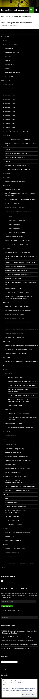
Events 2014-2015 (9, 124)
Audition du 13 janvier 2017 (15, 318)
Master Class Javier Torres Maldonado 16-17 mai (21, 283)
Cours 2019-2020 (8, 88)
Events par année (7, 92)
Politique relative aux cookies (24, 690)
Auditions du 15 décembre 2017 (16, 266)
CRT (6, 498)
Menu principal (36, 10)
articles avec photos (12, 72)
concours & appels (12, 52)
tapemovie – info (13, 520)
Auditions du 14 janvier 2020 (15, 181)
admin (15, 25)
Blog (5, 40)
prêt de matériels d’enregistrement (18, 532)
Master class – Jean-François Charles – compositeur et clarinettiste (18, 297)
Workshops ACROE (11, 435)
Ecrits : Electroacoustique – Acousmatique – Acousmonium (18, 400)
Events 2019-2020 (9, 104)
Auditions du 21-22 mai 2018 (14, 288)
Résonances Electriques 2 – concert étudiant (21, 346)
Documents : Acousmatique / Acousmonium (18, 390)
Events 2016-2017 (9, 116)
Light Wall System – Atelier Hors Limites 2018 (20, 199)
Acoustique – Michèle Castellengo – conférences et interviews (18, 481)
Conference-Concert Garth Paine (17, 270)
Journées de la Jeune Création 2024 (17, 139)
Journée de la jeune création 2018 (17, 292)
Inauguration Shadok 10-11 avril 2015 (18, 350)
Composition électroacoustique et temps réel (15, 10)
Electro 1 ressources (15, 377)
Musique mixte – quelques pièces (19, 413)
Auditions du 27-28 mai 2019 (14, 237)
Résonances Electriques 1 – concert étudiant (21, 361)
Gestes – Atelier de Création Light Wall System (21, 216)
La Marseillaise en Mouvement (16, 165)
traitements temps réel (13, 453)
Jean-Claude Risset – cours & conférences (20, 486)
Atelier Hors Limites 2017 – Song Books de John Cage (21, 257)
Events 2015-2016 (9, 120)
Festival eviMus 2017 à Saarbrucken (17, 252)
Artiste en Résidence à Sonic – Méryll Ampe (20, 262)
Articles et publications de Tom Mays (18, 461)
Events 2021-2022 (9, 96)
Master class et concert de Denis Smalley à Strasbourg (19, 644)
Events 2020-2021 (9, 100)
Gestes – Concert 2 (14, 229)
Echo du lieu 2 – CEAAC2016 (14, 338)
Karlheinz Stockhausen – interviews (18, 490)
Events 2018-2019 (9, 108)
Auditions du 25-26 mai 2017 (14, 314)
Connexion (4, 675)
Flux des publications (8, 679)
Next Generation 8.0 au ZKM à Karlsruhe (19, 241)
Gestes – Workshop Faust (16, 221)
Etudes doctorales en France (15, 548)
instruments (9, 64)
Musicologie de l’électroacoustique (18, 469)
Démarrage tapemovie (15, 524)
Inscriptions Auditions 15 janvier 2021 (21, 564)
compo (7, 60)
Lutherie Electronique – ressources (20, 427)
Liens (3, 568)
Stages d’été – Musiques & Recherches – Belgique (17, 637)
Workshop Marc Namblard (14, 157)
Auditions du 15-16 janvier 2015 (16, 354)
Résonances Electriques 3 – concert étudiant (21, 330)
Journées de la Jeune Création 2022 (17, 169)
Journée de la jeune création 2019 (17, 244)
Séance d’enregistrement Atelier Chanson (16, 23)
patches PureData (11, 502)
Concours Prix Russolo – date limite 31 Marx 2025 (18, 641)
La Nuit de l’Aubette (12, 203)
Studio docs (9, 536)
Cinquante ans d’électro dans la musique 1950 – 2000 (22, 418)
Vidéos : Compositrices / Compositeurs (21, 395)
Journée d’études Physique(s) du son (18, 274)
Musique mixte (10, 465)
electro (8, 56)
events (7, 68)
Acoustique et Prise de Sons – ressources (22, 381)
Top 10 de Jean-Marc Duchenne (16, 506)
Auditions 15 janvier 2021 (14, 560)
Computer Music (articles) (14, 449)
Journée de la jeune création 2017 (17, 306)
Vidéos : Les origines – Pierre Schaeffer (21, 385)
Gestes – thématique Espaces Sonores (18, 211)
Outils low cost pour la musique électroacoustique (17, 511)
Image (3, 25)
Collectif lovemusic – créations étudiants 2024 (20, 144)
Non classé (9, 76)
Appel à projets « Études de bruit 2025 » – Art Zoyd (18, 648)
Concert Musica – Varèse (14, 189)
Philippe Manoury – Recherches (16, 457)
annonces (9, 48)
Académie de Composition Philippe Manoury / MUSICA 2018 (21, 194)
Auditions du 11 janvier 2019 (15, 207)
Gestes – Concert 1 (14, 225)
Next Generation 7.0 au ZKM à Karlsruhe (19, 310)
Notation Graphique (15, 405)
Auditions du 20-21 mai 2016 (14, 334)
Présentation (8, 84)
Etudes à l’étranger (12, 552)
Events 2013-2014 (9, 127)
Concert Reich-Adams (13, 278)
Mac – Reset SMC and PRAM (14, 540)
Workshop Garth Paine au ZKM (16, 153)
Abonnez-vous (7, 606)
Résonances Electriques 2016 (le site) (18, 322)
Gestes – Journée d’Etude (16, 233)
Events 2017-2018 (9, 112)
